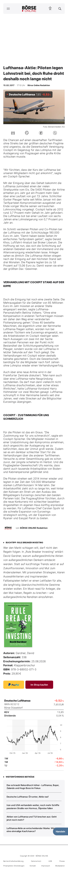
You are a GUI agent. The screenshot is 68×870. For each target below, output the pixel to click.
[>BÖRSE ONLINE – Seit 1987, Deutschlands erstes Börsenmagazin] (29, 9)
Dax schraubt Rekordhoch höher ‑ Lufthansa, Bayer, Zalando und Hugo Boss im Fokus (33, 786)
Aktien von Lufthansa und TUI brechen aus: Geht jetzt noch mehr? (32, 818)
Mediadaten (60, 866)
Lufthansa (50, 169)
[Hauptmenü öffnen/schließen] (8, 9)
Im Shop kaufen (39, 684)
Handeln (60, 831)
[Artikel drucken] (27, 133)
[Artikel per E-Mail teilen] (13, 133)
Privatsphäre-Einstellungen (13, 866)
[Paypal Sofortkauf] (13, 685)
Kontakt (33, 866)
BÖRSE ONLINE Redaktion (34, 528)
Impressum (45, 866)
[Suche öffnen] (60, 9)
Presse (62, 861)
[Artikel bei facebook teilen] (41, 133)
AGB (50, 861)
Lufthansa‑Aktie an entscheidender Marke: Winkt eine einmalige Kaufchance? (32, 830)
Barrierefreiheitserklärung (13, 861)
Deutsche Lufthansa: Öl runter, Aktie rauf (28, 796)
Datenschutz (36, 861)
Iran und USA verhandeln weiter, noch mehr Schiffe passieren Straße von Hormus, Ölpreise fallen (33, 806)
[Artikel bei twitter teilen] (55, 133)
